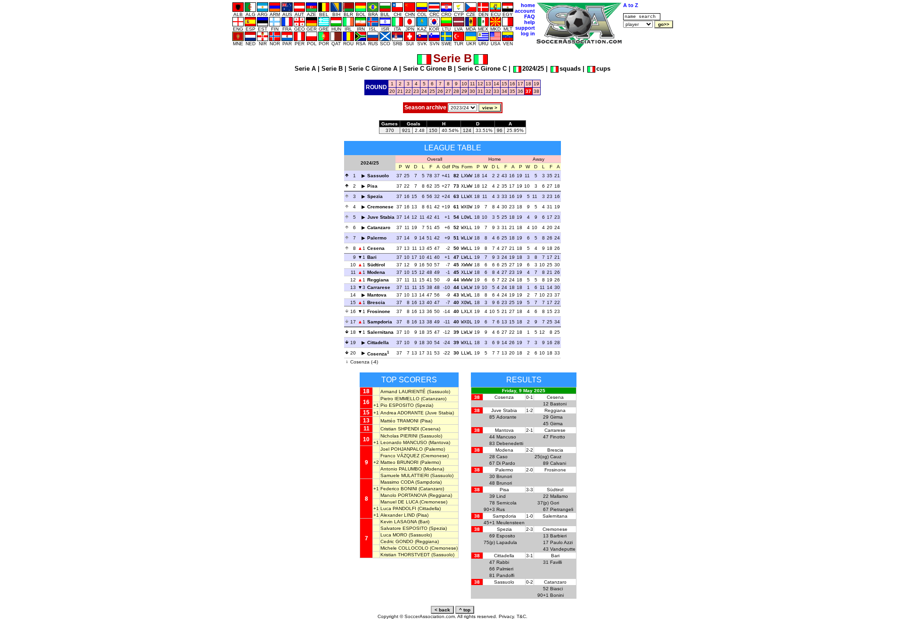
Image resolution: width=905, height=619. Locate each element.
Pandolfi (505, 575)
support (525, 28)
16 (512, 83)
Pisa (372, 186)
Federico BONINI (398, 488)
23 (416, 91)
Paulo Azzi (561, 542)
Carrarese (378, 287)
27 (448, 91)
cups (603, 68)
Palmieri (504, 568)
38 (536, 91)
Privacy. (507, 616)
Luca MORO (393, 534)
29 (464, 91)
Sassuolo (378, 175)
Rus (500, 509)
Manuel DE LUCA (399, 501)
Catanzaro (378, 227)
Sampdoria (379, 321)
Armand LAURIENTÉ (403, 391)
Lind (501, 496)
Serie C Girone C (482, 68)
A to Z (630, 5)
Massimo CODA (397, 482)
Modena (376, 272)
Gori (554, 502)
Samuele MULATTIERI (404, 475)
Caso (502, 456)
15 (504, 83)
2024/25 (533, 68)
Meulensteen (510, 522)
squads (570, 68)
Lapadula (506, 542)
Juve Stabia (381, 217)
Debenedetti (509, 443)
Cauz (555, 456)
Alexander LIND (397, 515)
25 (432, 91)
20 (392, 91)
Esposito (505, 535)
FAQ (529, 16)
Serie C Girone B (427, 68)
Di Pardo (505, 463)
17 (520, 83)
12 (480, 83)
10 (464, 83)
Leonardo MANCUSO (403, 442)
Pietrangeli (561, 509)
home (528, 5)
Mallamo (559, 496)
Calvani (558, 463)
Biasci (556, 588)
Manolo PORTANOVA (403, 495)
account (525, 11)
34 (504, 91)
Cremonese (380, 206)
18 (528, 83)
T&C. (522, 616)
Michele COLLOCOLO (404, 548)
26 (440, 91)
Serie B (332, 68)
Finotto (557, 436)
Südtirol (376, 264)
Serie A (305, 68)
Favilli (556, 562)
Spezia (375, 196)
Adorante (506, 417)
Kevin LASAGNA (398, 521)
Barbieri (558, 535)
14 (496, 83)
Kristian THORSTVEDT (405, 554)
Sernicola (506, 502)
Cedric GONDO (396, 541)
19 (536, 83)
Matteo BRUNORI (399, 462)
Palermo (377, 237)
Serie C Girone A (372, 68)
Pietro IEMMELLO (400, 398)
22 (408, 91)
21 (400, 91)
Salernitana (380, 332)
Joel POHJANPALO (401, 449)
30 (472, 91)
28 (456, 91)
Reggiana (378, 279)
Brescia (376, 302)
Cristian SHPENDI (399, 428)
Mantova (377, 294)
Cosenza (377, 353)
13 (488, 83)
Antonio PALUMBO (401, 468)
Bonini (557, 595)
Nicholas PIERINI (399, 435)
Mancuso (506, 436)
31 (480, 91)
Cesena (376, 248)
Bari (372, 257)
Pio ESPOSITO (397, 405)
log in (528, 33)
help (529, 22)
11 (472, 83)
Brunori (504, 476)
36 (520, 91)
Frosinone (378, 311)
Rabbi (502, 562)
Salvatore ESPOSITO (404, 528)
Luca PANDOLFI (398, 508)
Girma (556, 417)
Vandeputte (563, 549)
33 (496, 91)
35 (512, 91)
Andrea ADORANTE (402, 412)
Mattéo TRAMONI (399, 420)
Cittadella (378, 342)
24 (424, 91)
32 (488, 91)
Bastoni (558, 403)
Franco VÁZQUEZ (400, 455)
